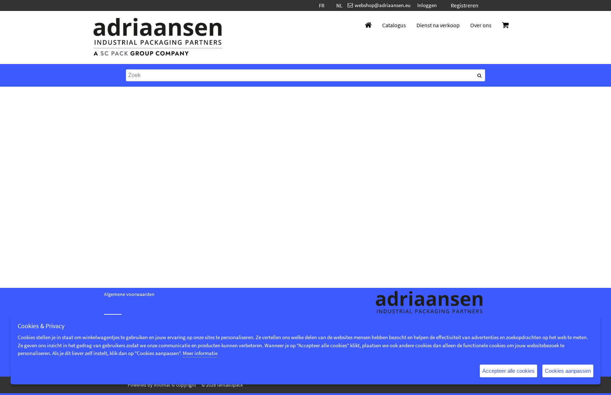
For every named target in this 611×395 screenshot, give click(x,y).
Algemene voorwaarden (129, 294)
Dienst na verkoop (438, 25)
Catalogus (394, 25)
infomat (162, 385)
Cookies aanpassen (568, 371)
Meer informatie (200, 353)
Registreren (464, 5)
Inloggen (427, 5)
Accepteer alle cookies (508, 371)
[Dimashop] (158, 37)
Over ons (480, 25)
